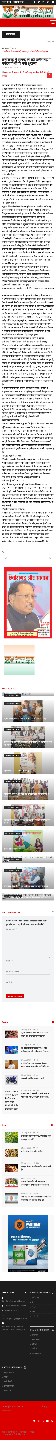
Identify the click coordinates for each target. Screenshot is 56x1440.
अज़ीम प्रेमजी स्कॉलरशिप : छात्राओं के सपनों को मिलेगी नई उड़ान (25, 718)
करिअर (34, 1344)
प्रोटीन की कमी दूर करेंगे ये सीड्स (32, 1151)
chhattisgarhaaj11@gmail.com (14, 1318)
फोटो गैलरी (6, 2)
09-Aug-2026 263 (13, 833)
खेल (33, 1311)
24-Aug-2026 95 (12, 695)
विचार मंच (7, 1391)
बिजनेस (35, 1316)
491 (36, 1147)
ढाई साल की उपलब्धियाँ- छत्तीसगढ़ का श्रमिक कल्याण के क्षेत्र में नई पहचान (27, 859)
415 (36, 1044)
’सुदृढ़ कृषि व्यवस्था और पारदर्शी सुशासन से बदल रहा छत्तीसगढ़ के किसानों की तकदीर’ (26, 795)
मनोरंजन (35, 1335)
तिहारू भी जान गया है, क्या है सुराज (16, 692)
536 (36, 1193)
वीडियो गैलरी (18, 2)
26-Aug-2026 (26, 1090)
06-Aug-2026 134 (13, 871)
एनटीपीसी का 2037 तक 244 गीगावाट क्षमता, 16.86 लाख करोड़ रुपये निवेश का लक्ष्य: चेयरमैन (35, 1066)
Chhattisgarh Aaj (32, 1406)
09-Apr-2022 (7, 67)
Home (6, 48)
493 (37, 1163)
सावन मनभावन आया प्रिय (12, 848)
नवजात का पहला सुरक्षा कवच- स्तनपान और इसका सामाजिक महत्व (27, 897)
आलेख (34, 1349)
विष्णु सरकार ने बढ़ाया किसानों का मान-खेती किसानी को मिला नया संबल (27, 821)
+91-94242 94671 (11, 1310)
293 (36, 1029)
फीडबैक (23, 1432)
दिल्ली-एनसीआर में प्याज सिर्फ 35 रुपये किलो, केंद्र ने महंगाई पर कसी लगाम (34, 1034)
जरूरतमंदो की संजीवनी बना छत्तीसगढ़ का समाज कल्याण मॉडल (26, 886)
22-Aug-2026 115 (12, 703)
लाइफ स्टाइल (9, 1372)
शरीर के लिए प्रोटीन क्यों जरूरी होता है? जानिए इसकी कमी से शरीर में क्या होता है (35, 1183)
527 (36, 1178)
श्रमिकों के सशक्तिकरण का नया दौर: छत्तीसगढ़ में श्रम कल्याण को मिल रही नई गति (28, 743)
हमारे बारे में (12, 1432)
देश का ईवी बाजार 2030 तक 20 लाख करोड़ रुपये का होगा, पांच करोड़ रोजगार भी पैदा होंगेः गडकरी (35, 1051)
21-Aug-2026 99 (12, 729)
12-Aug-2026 (26, 1193)
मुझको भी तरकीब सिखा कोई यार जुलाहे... (18, 770)
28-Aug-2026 (26, 1029)
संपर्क (32, 1432)
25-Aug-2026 (26, 1132)
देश (33, 1302)
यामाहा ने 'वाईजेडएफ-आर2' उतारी (32, 1078)
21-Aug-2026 (26, 1147)
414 (36, 1075)
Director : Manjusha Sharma (13, 1301)
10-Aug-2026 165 (12, 807)
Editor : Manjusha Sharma (15, 1305)
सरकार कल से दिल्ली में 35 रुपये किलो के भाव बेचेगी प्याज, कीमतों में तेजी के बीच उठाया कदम (35, 1097)
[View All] (53, 1022)
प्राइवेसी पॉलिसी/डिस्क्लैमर (15, 1434)
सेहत (5, 1377)
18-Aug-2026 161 (12, 755)
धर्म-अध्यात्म (36, 1353)
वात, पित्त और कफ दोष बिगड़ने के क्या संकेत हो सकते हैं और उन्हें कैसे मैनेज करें (36, 1198)
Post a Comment (15, 996)
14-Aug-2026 (26, 1178)
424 (37, 1059)
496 (37, 1132)
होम (3, 1432)
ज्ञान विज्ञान (36, 1340)
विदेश (34, 1307)
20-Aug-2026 (26, 1163)
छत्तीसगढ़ (35, 1298)
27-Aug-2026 (26, 1044)
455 (37, 1090)
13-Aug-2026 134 (12, 781)
